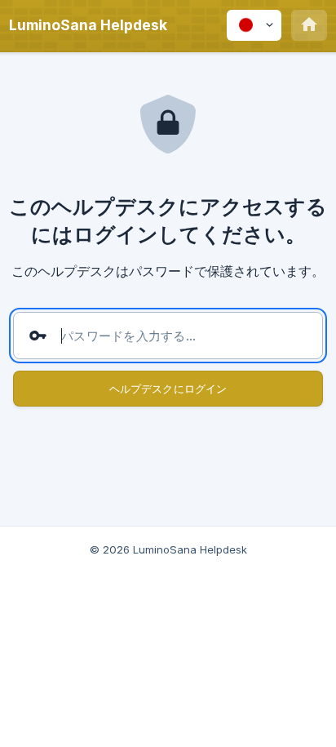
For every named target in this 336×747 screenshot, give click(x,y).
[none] (88, 25)
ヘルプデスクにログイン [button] (168, 388)
